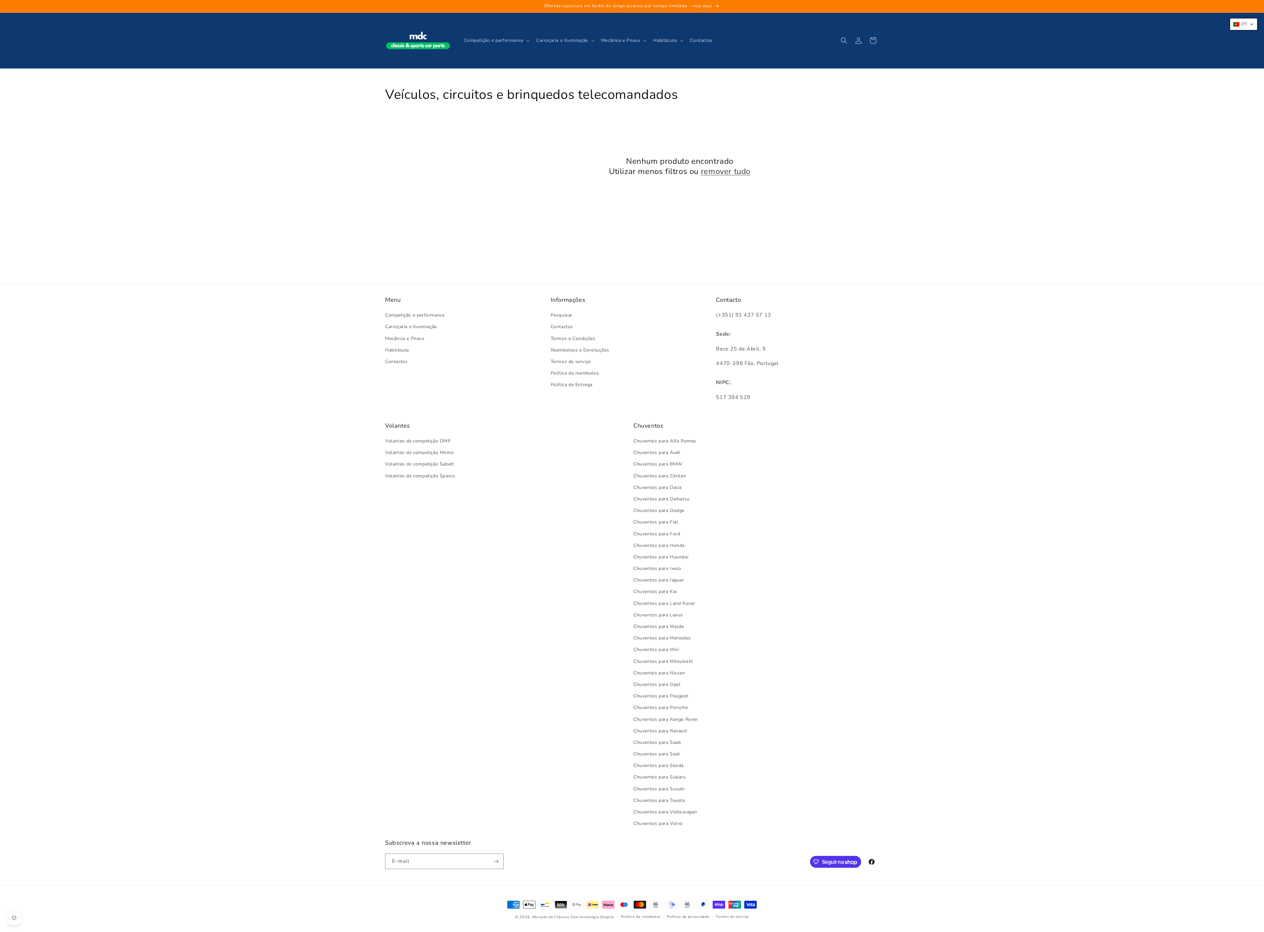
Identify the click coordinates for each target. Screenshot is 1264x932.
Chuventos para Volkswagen (665, 812)
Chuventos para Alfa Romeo (664, 441)
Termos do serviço (732, 916)
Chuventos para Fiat (655, 522)
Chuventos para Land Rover (664, 603)
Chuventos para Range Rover (665, 719)
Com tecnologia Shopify (592, 917)
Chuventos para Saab (657, 742)
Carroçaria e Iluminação (411, 327)
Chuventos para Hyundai (660, 557)
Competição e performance (414, 315)
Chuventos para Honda (659, 545)
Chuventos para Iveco (657, 568)
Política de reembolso (575, 373)
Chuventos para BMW (657, 464)
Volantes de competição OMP (418, 441)
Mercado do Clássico (550, 917)
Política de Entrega (571, 384)
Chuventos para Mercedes (662, 638)
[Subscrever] (496, 861)
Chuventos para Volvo (658, 823)
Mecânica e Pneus (405, 338)
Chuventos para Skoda (658, 765)
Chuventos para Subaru (659, 777)
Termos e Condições (573, 338)
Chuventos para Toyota (659, 800)
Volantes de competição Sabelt (419, 464)
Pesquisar (561, 315)
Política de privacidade (688, 916)
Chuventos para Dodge (658, 510)
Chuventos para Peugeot (660, 696)
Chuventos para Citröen (659, 476)
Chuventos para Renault (660, 731)
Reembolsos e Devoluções (580, 350)
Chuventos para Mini (656, 649)
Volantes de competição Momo (419, 452)
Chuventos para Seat (656, 754)
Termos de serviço (571, 361)
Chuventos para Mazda (658, 626)
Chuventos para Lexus (658, 615)
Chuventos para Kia (655, 591)
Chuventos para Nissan (659, 673)
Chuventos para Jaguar (658, 580)
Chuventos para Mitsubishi (663, 661)
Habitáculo (397, 350)
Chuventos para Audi (656, 452)
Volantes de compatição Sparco (420, 476)
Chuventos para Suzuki (659, 789)
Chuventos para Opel (656, 684)
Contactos (396, 361)
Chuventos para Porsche (660, 707)
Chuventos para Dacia (657, 487)
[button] (496, 40)
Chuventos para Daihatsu (661, 499)
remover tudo (725, 171)
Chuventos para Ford (656, 534)
